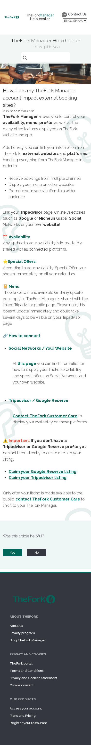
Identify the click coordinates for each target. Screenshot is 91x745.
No (36, 552)
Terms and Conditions (26, 671)
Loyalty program (22, 633)
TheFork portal (21, 663)
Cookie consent (21, 685)
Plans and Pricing (23, 715)
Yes (12, 552)
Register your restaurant (28, 723)
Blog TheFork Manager (28, 640)
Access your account (26, 708)
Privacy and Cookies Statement (33, 678)
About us (16, 626)
